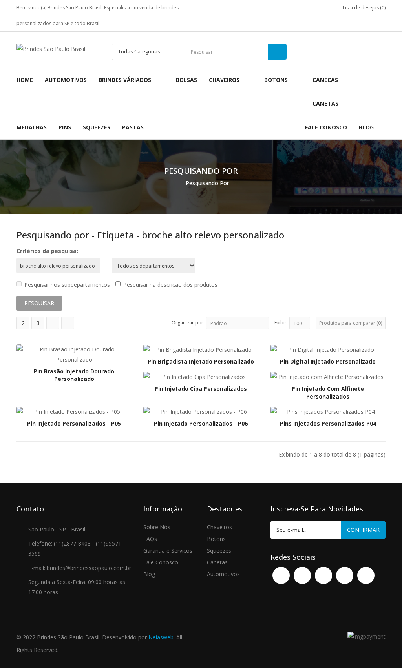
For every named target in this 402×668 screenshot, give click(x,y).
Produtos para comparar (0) (350, 323)
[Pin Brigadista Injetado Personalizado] (200, 349)
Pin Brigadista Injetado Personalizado (201, 361)
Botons (216, 538)
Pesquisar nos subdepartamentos (67, 284)
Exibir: (281, 322)
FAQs (150, 538)
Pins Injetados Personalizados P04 (328, 423)
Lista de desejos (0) (364, 7)
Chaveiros (219, 527)
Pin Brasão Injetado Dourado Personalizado (74, 375)
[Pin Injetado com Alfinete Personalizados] (328, 376)
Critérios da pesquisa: (47, 251)
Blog (149, 574)
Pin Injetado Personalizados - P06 (201, 423)
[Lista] (52, 323)
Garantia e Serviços (167, 550)
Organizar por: (188, 322)
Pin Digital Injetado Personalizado (328, 361)
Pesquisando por (207, 183)
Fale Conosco (160, 562)
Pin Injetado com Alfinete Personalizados (328, 392)
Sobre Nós (156, 527)
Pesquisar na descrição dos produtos (170, 284)
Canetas (217, 562)
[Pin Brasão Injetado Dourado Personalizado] (74, 353)
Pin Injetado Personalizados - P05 (74, 423)
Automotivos (223, 574)
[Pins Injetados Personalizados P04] (328, 411)
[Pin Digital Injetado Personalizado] (328, 349)
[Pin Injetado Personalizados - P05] (74, 411)
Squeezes (219, 550)
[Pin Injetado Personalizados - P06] (200, 411)
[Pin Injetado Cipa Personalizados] (200, 376)
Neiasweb (161, 637)
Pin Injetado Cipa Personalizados (201, 388)
